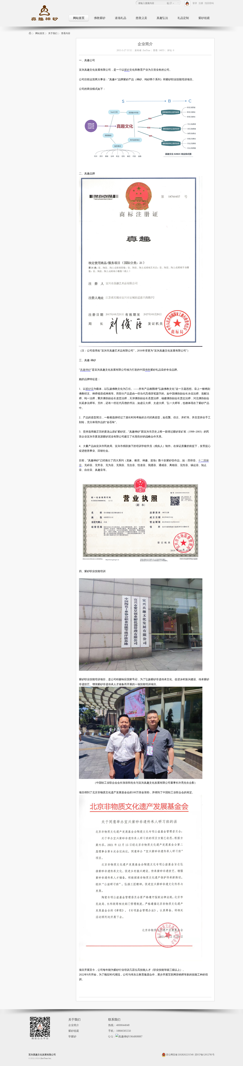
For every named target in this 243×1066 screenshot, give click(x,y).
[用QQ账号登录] (188, 3)
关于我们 (52, 33)
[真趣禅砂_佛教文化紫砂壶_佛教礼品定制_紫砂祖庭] (47, 21)
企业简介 (73, 1025)
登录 (195, 3)
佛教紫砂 (99, 18)
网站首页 (78, 18)
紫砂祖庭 (204, 18)
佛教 (147, 369)
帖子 (169, 3)
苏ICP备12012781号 (205, 1054)
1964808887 (135, 1036)
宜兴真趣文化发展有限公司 (42, 1054)
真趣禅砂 (85, 369)
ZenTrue (146, 50)
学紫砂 (72, 1036)
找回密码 (209, 3)
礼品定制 (183, 18)
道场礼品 (120, 18)
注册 (201, 3)
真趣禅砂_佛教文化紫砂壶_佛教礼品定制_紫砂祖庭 (30, 34)
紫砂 (126, 69)
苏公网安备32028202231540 (179, 1054)
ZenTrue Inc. (46, 1058)
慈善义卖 (141, 18)
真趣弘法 (162, 18)
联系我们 (114, 1019)
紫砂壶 (90, 388)
